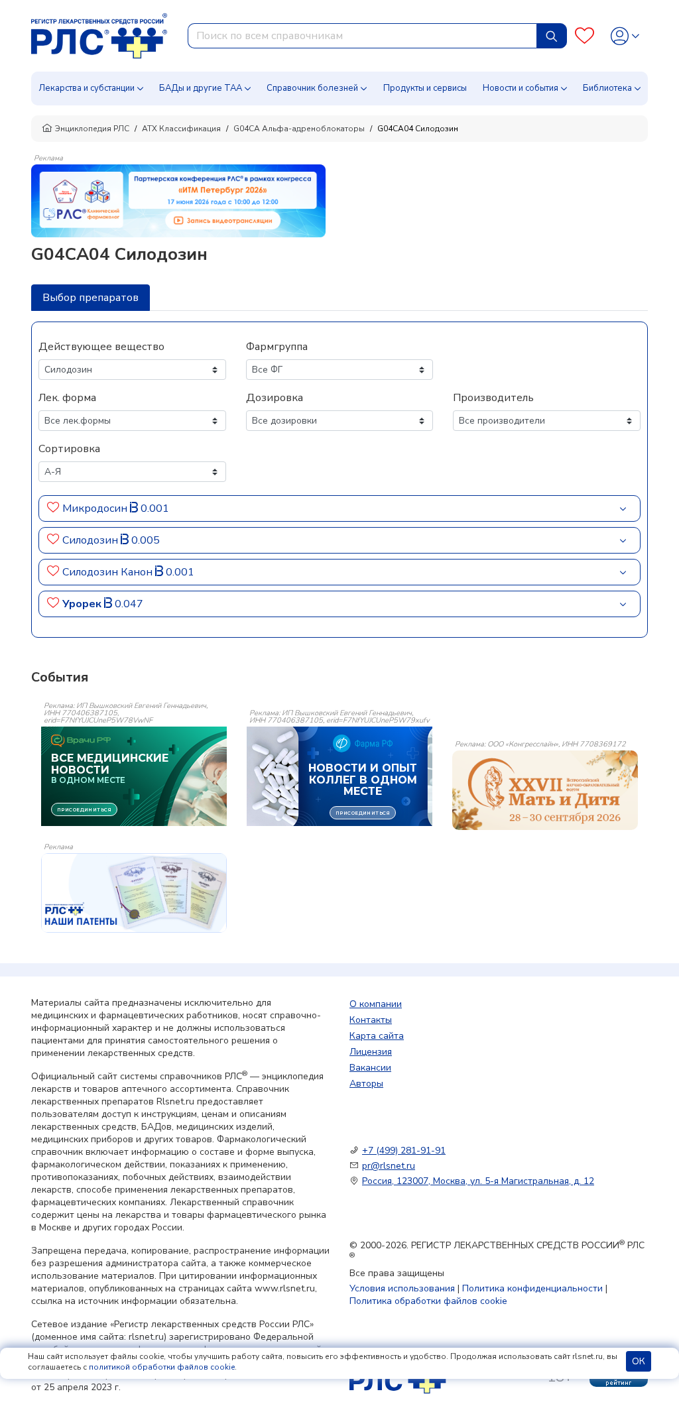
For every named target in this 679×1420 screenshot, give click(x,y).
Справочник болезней (312, 88)
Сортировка (69, 449)
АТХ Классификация (181, 128)
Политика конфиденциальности (532, 1288)
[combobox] (362, 35)
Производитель (493, 397)
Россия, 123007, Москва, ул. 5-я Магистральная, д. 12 (478, 1181)
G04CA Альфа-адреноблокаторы (299, 128)
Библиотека (607, 88)
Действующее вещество (101, 346)
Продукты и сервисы (425, 88)
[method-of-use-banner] (178, 200)
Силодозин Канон (108, 572)
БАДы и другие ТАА (200, 88)
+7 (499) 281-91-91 (404, 1150)
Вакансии (370, 1067)
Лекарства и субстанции (86, 88)
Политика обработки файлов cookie (428, 1301)
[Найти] (551, 35)
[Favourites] (584, 36)
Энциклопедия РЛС (92, 128)
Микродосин (96, 508)
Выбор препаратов (90, 297)
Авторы (366, 1083)
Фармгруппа (277, 346)
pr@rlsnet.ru (388, 1165)
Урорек (83, 604)
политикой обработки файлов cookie (162, 1367)
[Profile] (625, 36)
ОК (638, 1361)
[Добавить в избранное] (53, 508)
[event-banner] (545, 790)
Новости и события (520, 88)
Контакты (370, 1020)
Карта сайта (376, 1036)
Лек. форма (67, 397)
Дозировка (274, 397)
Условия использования (402, 1288)
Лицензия (370, 1051)
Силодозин (91, 540)
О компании (375, 1004)
